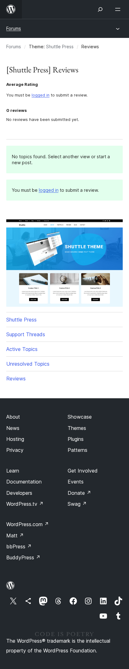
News (12, 428)
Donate (79, 493)
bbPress (19, 546)
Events (76, 481)
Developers (19, 493)
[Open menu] (119, 9)
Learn (12, 471)
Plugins (76, 439)
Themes (77, 428)
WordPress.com (27, 524)
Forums (13, 28)
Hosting (15, 439)
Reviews (16, 378)
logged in (40, 95)
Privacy (14, 450)
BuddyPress (23, 557)
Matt (15, 535)
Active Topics (22, 349)
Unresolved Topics (27, 364)
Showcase (80, 417)
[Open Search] (100, 9)
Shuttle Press (60, 46)
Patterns (77, 450)
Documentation (24, 481)
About (13, 417)
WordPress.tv (25, 504)
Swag (77, 504)
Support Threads (25, 334)
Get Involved (83, 471)
